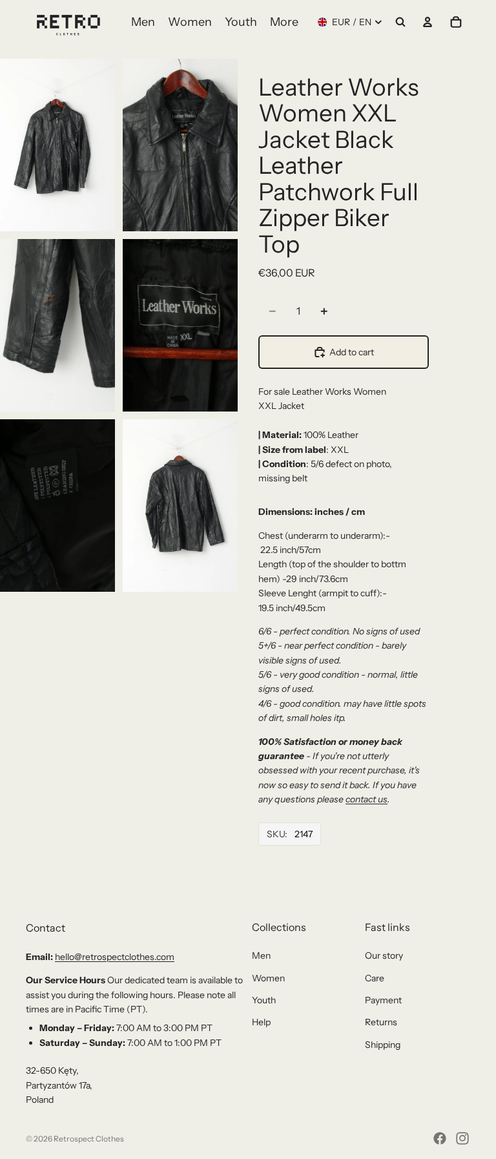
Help (261, 1022)
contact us (367, 799)
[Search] (400, 22)
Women (268, 978)
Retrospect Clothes (89, 1138)
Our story (384, 955)
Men (261, 955)
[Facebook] (440, 1138)
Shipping (382, 1044)
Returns (381, 1022)
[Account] (427, 22)
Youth (264, 1000)
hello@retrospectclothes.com (114, 957)
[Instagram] (462, 1138)
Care (374, 978)
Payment (383, 1000)
